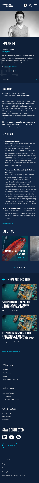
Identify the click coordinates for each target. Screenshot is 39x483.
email (4, 71)
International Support (10, 399)
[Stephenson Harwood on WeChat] (18, 437)
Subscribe (9, 445)
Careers (5, 420)
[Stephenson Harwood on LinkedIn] (4, 437)
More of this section (10, 351)
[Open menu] (35, 5)
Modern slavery (7, 468)
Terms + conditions (8, 456)
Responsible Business (10, 379)
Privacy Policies (7, 472)
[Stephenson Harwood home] (7, 5)
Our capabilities (8, 393)
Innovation (6, 396)
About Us (5, 370)
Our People (6, 373)
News (4, 376)
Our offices (6, 416)
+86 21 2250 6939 (10, 67)
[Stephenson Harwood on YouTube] (11, 437)
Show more (6, 223)
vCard (16, 71)
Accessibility (6, 460)
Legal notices (6, 464)
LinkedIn (10, 71)
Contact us (6, 413)
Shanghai (6, 52)
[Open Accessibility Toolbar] (25, 5)
